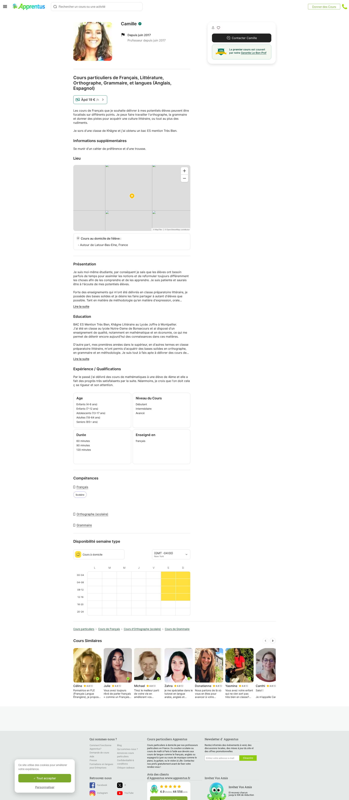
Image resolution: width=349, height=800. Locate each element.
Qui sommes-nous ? (127, 749)
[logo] (30, 7)
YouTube (129, 793)
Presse (93, 760)
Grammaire (84, 525)
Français (82, 487)
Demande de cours (99, 752)
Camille (129, 23)
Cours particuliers (83, 628)
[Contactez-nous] (344, 6)
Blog (119, 745)
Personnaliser (44, 787)
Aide (92, 756)
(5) (91, 686)
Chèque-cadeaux (125, 767)
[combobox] (97, 6)
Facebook (102, 785)
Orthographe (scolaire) (92, 514)
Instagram (102, 793)
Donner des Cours (324, 7)
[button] (218, 27)
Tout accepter (46, 778)
